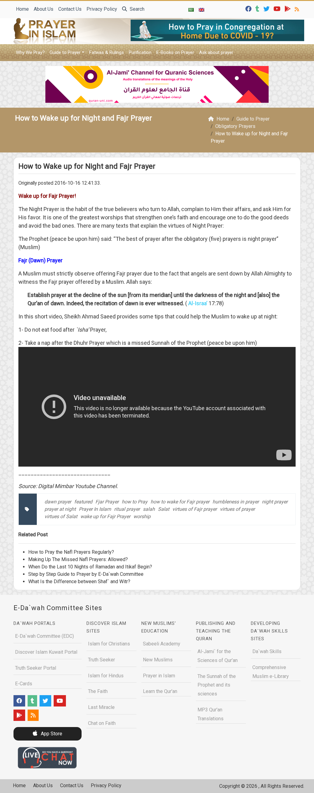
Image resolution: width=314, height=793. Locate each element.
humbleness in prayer (236, 502)
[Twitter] (267, 8)
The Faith (98, 691)
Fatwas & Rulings (106, 52)
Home (22, 9)
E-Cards (23, 684)
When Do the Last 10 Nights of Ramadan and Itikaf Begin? (90, 567)
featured (83, 502)
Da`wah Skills (266, 651)
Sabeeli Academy (161, 644)
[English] (201, 9)
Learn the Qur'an (160, 691)
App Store (51, 734)
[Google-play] (288, 8)
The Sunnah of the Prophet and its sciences (216, 685)
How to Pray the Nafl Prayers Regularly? (71, 552)
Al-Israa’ (198, 303)
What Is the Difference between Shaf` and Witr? (79, 581)
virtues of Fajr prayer (194, 509)
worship (142, 516)
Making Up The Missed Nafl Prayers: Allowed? (78, 559)
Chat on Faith (102, 723)
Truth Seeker (101, 660)
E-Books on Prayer (175, 52)
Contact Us (70, 9)
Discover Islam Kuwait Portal (46, 652)
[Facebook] (249, 8)
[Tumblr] (258, 8)
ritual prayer (127, 509)
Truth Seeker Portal (35, 668)
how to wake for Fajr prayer (180, 502)
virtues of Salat (60, 516)
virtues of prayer (237, 509)
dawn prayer (57, 502)
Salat (163, 509)
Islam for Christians (109, 644)
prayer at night (60, 509)
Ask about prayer (216, 52)
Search (136, 9)
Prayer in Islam (159, 676)
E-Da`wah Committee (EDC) (44, 636)
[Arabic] (191, 9)
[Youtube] (278, 8)
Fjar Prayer (107, 502)
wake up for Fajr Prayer (105, 516)
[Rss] (298, 8)
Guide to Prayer (65, 52)
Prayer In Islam (95, 509)
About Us (43, 9)
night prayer (275, 502)
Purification (140, 52)
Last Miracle (101, 707)
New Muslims (158, 660)
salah (149, 509)
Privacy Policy (101, 9)
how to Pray (134, 502)
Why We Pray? (30, 52)
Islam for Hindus (106, 676)
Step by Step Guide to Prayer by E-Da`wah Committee (86, 574)
